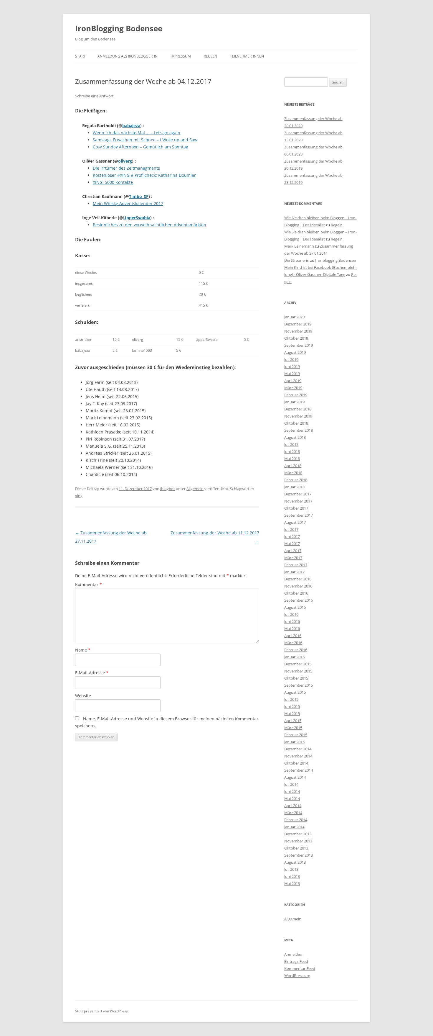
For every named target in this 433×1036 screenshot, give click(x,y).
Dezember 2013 (297, 834)
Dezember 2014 (297, 749)
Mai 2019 (292, 373)
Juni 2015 (292, 706)
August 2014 (295, 777)
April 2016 (292, 635)
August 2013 (295, 862)
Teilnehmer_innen (247, 56)
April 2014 (292, 805)
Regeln (210, 56)
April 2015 (292, 720)
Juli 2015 (291, 699)
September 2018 (298, 430)
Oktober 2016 (296, 593)
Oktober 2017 (296, 508)
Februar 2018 (295, 479)
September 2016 (298, 600)
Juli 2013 (291, 869)
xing (78, 495)
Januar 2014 (294, 826)
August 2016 (295, 607)
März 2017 (293, 557)
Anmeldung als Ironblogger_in (127, 56)
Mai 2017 (292, 543)
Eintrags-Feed (296, 961)
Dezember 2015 (297, 664)
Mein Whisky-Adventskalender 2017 (128, 203)
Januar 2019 (294, 402)
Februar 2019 (295, 394)
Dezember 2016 (297, 579)
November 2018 (298, 416)
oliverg (125, 161)
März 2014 (293, 812)
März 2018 (293, 472)
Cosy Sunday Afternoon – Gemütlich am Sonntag (140, 147)
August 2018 (295, 437)
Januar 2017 (294, 572)
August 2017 (295, 522)
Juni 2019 (292, 366)
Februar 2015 (295, 734)
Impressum (181, 56)
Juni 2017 (292, 536)
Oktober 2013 (296, 848)
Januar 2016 (294, 656)
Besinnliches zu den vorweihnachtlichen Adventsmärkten (149, 225)
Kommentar (88, 584)
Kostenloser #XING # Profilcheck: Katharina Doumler (144, 175)
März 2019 (293, 387)
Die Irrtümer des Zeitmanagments (126, 168)
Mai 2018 (292, 458)
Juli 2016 (291, 614)
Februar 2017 (295, 564)
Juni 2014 (292, 791)
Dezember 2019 (297, 324)
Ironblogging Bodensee (335, 260)
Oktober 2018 (296, 423)
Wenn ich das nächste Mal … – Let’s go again (136, 132)
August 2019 (295, 352)
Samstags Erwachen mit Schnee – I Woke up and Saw (145, 140)
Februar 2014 (295, 819)
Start (80, 56)
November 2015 (298, 671)
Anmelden (293, 954)
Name (82, 650)
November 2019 (298, 331)
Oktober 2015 (296, 678)
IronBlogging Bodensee (118, 28)
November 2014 (298, 756)
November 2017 (298, 501)
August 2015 (295, 692)
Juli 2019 (291, 359)
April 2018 (292, 465)
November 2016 (298, 586)
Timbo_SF (138, 196)
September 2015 (298, 685)
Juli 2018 (291, 444)
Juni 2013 (292, 876)
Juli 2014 (291, 784)
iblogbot (167, 488)
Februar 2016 (295, 649)
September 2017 (298, 515)
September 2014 (298, 770)
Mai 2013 (292, 883)
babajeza (131, 125)
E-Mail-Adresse (91, 672)
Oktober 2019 (296, 338)
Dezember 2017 (297, 494)
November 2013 (298, 841)
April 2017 (292, 550)
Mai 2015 (292, 713)
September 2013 (298, 855)
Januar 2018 (294, 487)
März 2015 (293, 727)
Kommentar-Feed (299, 968)
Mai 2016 (292, 628)
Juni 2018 (292, 451)
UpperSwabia (136, 217)
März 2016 (293, 642)
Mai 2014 (292, 798)
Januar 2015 (294, 741)
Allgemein (195, 488)
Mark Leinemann (299, 246)
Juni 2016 (292, 621)
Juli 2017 (291, 529)
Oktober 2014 (296, 763)
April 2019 (292, 380)
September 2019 (298, 345)
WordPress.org (297, 975)
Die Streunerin (296, 260)
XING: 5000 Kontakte (113, 182)
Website (83, 695)
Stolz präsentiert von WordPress (101, 1011)
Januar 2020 (294, 317)
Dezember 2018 (297, 409)
